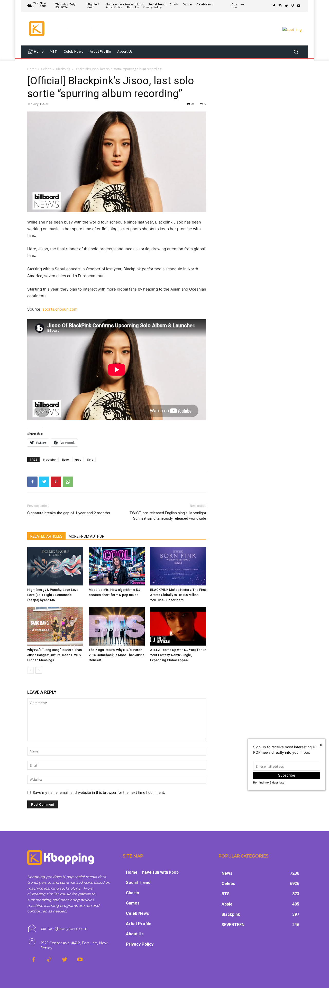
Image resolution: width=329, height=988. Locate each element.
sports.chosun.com (59, 309)
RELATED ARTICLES (46, 536)
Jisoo (65, 459)
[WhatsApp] (68, 482)
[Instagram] (280, 6)
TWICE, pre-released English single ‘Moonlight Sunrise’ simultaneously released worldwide (168, 516)
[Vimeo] (292, 6)
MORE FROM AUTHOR (86, 536)
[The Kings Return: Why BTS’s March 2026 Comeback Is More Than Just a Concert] (117, 626)
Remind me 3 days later (269, 782)
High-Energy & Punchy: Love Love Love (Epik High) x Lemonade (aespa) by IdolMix (52, 595)
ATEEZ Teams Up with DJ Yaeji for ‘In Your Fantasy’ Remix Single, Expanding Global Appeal (178, 655)
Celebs (46, 69)
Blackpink (63, 69)
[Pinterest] (56, 482)
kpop (78, 459)
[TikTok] (49, 959)
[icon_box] (238, 6)
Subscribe (286, 775)
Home (31, 69)
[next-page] (38, 670)
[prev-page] (30, 670)
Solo (90, 459)
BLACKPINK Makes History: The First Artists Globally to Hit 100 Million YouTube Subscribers (178, 595)
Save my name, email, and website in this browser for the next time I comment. (99, 792)
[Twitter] (286, 6)
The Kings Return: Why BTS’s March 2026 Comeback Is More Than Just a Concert (116, 655)
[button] (296, 52)
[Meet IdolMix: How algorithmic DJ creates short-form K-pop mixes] (117, 566)
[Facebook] (274, 6)
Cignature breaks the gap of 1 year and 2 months (68, 513)
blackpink (49, 459)
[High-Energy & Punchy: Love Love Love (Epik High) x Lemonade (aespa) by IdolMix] (55, 566)
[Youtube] (299, 6)
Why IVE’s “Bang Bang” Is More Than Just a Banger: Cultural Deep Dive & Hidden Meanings (54, 655)
